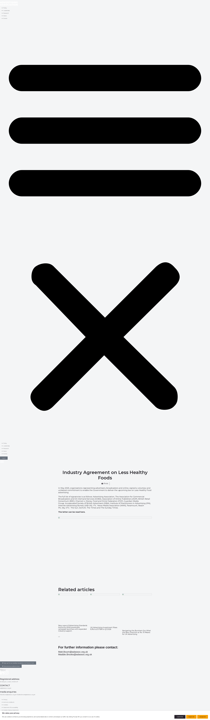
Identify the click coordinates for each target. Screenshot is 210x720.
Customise (180, 717)
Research (6, 13)
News (5, 16)
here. (82, 512)
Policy (5, 8)
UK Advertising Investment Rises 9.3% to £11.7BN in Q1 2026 (103, 628)
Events (5, 18)
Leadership (6, 10)
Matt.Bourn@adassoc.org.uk (73, 652)
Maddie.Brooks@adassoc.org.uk (75, 654)
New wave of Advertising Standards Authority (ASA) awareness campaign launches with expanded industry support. (72, 628)
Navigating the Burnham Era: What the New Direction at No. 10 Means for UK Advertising (136, 632)
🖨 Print (104, 483)
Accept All (203, 717)
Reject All (191, 717)
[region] (105, 715)
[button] (105, 232)
